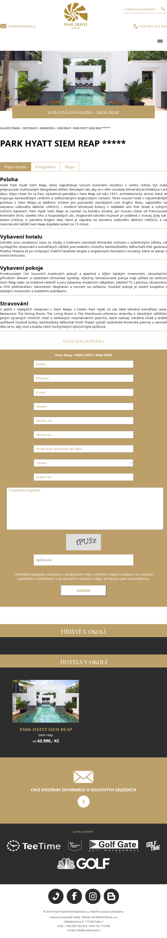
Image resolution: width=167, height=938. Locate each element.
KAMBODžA (47, 128)
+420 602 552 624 (153, 26)
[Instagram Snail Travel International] (93, 903)
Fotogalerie (45, 166)
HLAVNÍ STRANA (10, 128)
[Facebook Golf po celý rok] (74, 903)
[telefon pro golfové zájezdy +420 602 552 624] (56, 903)
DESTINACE (30, 128)
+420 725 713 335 (99, 926)
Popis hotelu (16, 166)
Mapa (70, 166)
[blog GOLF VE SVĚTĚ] (111, 903)
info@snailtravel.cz (22, 26)
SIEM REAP (63, 128)
